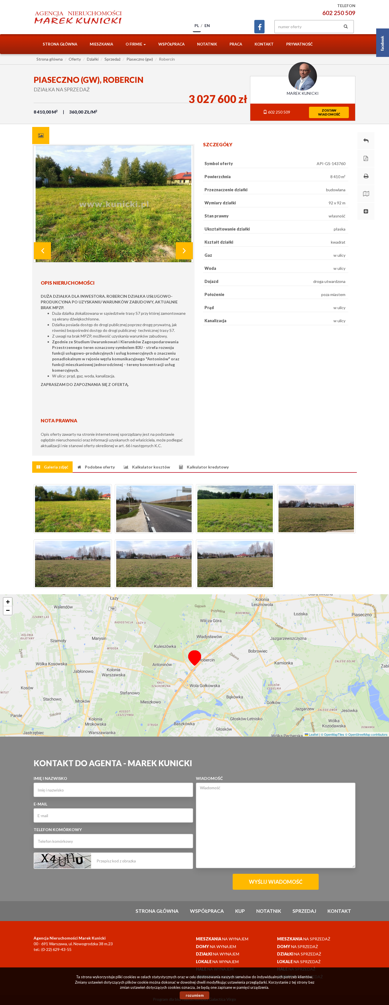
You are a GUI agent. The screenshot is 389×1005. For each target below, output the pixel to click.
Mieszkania (101, 44)
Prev (42, 250)
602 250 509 (338, 12)
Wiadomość (209, 778)
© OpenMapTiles (332, 734)
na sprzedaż (303, 938)
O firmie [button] (134, 44)
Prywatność (299, 44)
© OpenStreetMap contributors (366, 734)
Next (184, 250)
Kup (240, 911)
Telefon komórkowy (58, 829)
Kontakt (264, 44)
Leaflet (313, 734)
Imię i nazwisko (50, 778)
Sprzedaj (304, 911)
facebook (259, 26)
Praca (236, 44)
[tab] (40, 135)
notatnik (207, 44)
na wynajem (222, 938)
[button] (194, 657)
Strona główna (60, 44)
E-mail (40, 803)
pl (197, 25)
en (207, 25)
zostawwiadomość (329, 112)
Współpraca (171, 44)
